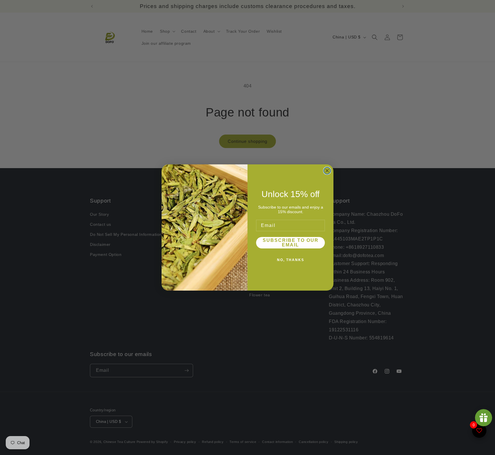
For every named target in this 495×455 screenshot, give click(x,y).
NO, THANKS (290, 260)
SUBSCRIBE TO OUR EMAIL (291, 242)
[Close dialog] (327, 170)
